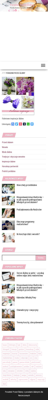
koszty (14, 353)
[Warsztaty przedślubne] (8, 188)
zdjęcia (32, 379)
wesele (31, 375)
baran (5, 345)
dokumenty (33, 345)
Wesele (5, 147)
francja (14, 349)
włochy (13, 379)
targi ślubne (7, 375)
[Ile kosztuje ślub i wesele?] (8, 237)
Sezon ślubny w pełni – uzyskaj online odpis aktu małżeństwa (30, 274)
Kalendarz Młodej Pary (26, 297)
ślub (4, 384)
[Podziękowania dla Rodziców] (8, 213)
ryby (4, 371)
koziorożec (24, 353)
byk (19, 345)
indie (37, 349)
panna (15, 362)
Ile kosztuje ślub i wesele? (28, 234)
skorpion (11, 371)
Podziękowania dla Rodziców (29, 209)
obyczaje (24, 358)
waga (24, 375)
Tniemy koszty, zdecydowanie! (30, 322)
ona (35, 358)
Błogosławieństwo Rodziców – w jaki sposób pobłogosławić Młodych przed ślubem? (30, 200)
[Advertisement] (24, 36)
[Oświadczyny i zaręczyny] (8, 313)
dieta (24, 345)
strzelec (20, 371)
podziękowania (16, 366)
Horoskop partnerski (10, 166)
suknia (33, 371)
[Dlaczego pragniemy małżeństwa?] (8, 225)
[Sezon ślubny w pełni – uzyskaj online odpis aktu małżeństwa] (8, 276)
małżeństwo (7, 358)
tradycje (17, 375)
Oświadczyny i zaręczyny (27, 310)
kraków (33, 353)
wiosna (38, 375)
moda (17, 358)
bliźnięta (12, 345)
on (31, 358)
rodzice (38, 366)
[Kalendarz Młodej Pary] (8, 301)
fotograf (6, 349)
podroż (5, 366)
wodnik (5, 379)
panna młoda (24, 362)
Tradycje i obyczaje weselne (13, 157)
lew (39, 353)
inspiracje (6, 353)
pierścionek (35, 362)
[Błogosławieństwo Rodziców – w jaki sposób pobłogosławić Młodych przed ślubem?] (8, 200)
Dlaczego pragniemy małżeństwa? (25, 223)
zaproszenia (23, 379)
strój (27, 371)
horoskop (29, 349)
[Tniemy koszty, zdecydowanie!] (8, 326)
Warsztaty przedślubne (27, 185)
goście (21, 349)
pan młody (6, 362)
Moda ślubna (7, 152)
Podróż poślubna (8, 171)
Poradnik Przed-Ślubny (22, 4)
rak (32, 366)
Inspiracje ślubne (8, 161)
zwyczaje (40, 379)
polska (26, 366)
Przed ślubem (7, 142)
